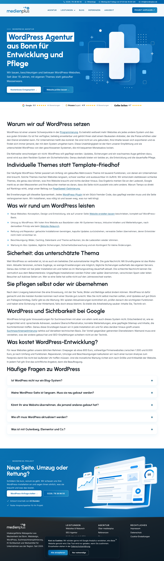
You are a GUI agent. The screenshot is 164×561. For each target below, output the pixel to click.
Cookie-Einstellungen (140, 536)
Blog (82, 10)
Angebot (109, 10)
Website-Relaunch (49, 226)
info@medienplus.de (149, 2)
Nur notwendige (79, 552)
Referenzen (94, 10)
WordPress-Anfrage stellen (23, 493)
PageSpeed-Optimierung (66, 188)
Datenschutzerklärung (80, 546)
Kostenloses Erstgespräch (23, 89)
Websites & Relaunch (75, 528)
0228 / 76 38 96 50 (74, 2)
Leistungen (67, 10)
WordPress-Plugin (72, 194)
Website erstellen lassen (102, 213)
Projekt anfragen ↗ (144, 10)
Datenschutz (136, 532)
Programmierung (69, 132)
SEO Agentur (71, 532)
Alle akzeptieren (58, 552)
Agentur (52, 10)
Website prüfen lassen (57, 89)
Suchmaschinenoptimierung (22, 330)
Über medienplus (106, 528)
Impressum (135, 528)
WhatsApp (91, 2)
